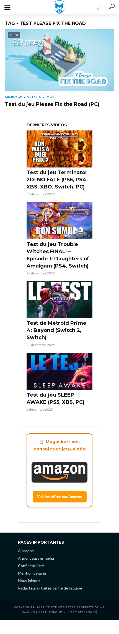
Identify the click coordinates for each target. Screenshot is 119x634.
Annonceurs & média (36, 558)
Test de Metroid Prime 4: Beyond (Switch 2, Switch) (56, 330)
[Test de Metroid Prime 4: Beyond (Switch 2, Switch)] (59, 299)
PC (28, 97)
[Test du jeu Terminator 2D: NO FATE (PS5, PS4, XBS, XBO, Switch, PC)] (59, 148)
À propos (26, 550)
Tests (36, 97)
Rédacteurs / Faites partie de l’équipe (50, 588)
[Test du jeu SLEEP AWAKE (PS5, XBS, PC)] (59, 371)
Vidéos (48, 97)
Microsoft (14, 97)
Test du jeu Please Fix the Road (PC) (52, 104)
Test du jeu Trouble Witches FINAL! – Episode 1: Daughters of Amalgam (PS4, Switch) (58, 255)
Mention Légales (32, 573)
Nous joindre (29, 580)
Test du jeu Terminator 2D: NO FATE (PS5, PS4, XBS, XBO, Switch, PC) (57, 179)
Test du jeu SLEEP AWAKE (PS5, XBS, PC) (55, 398)
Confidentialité (31, 565)
